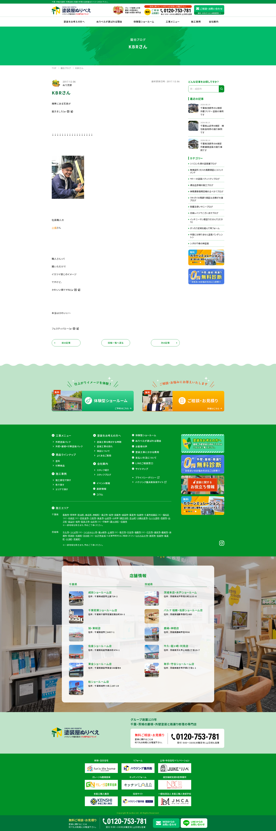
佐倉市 (140, 514)
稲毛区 (166, 514)
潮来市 (157, 532)
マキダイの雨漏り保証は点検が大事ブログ (206, 199)
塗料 (57, 460)
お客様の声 (141, 446)
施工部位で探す (63, 480)
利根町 (79, 535)
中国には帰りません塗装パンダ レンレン (206, 235)
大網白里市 (142, 518)
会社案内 (102, 463)
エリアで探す (61, 489)
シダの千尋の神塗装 (199, 243)
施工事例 (196, 21)
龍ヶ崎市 (102, 532)
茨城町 (76, 539)
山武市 (108, 518)
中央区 (71, 518)
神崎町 (96, 514)
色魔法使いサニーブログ (201, 206)
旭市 (111, 514)
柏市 (78, 521)
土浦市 (111, 532)
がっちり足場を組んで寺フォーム (205, 228)
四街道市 (84, 518)
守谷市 (130, 532)
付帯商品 (60, 465)
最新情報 (101, 488)
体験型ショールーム (144, 21)
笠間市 (160, 535)
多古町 (81, 514)
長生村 (71, 521)
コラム (100, 494)
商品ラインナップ (66, 454)
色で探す (59, 484)
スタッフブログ (104, 474)
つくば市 (74, 532)
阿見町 (71, 535)
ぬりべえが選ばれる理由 (109, 21)
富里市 (132, 514)
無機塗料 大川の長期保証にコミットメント (206, 171)
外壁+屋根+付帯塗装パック (69, 446)
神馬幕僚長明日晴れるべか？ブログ (206, 191)
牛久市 (66, 532)
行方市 (150, 532)
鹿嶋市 (165, 532)
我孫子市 (85, 521)
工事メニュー (173, 21)
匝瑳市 (117, 514)
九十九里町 (154, 518)
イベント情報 (103, 483)
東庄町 (88, 514)
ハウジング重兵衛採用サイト (149, 482)
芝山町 (133, 518)
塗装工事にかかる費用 (147, 452)
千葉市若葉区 (150, 514)
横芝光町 (124, 518)
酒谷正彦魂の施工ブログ (201, 185)
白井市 (94, 521)
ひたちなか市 (142, 535)
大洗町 (69, 539)
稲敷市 (138, 532)
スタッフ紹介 (103, 470)
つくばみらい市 (90, 532)
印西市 (124, 521)
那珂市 (152, 535)
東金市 (100, 518)
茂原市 (164, 518)
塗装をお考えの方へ (74, 21)
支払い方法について (146, 457)
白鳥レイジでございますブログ (204, 213)
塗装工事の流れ (105, 446)
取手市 (123, 532)
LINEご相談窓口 (144, 463)
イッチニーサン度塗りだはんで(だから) (206, 220)
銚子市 (104, 514)
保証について (103, 450)
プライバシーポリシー (146, 477)
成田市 (125, 514)
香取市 (66, 514)
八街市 (93, 518)
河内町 (86, 535)
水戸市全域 (100, 535)
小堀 (54, 227)
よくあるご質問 (104, 455)
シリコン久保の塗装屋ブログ (203, 163)
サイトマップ (141, 469)
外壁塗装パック (63, 441)
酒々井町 (114, 521)
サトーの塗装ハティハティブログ (205, 179)
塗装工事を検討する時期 (109, 441)
